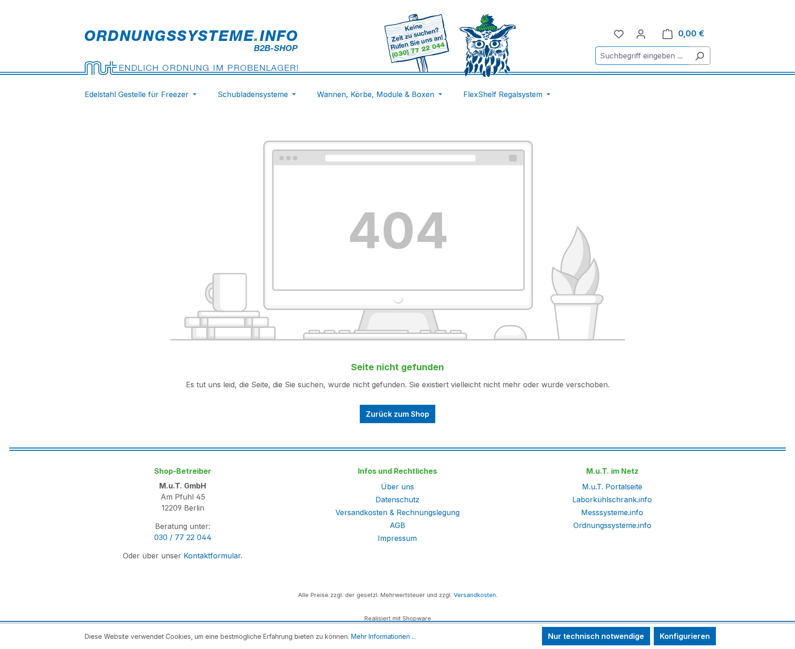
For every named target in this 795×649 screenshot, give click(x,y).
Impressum (397, 538)
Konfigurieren (685, 636)
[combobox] (642, 55)
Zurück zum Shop (397, 414)
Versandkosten (475, 595)
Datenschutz (397, 499)
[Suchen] (699, 55)
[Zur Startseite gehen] (191, 52)
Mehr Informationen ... (383, 636)
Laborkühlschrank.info (612, 499)
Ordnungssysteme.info (612, 525)
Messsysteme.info (612, 512)
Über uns (397, 486)
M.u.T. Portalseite (612, 486)
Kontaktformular (212, 555)
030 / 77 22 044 (183, 537)
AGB (397, 525)
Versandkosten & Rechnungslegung (397, 512)
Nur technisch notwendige (596, 636)
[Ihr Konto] (641, 33)
